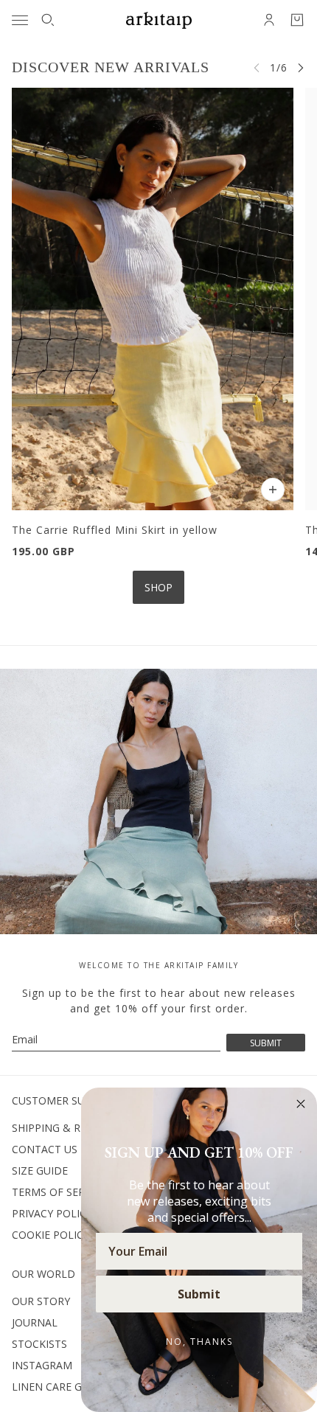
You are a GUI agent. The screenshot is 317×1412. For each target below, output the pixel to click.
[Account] (269, 20)
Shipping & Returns (66, 1128)
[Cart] (297, 20)
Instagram (42, 1365)
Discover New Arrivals (110, 67)
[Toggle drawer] (20, 20)
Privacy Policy (52, 1213)
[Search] (48, 20)
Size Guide (40, 1171)
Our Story (41, 1301)
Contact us (44, 1149)
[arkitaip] (159, 20)
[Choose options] (273, 489)
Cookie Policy (50, 1235)
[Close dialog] (301, 1104)
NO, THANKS (199, 1341)
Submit (199, 1294)
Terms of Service (59, 1192)
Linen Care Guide (59, 1387)
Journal (35, 1322)
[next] (301, 67)
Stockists (39, 1344)
